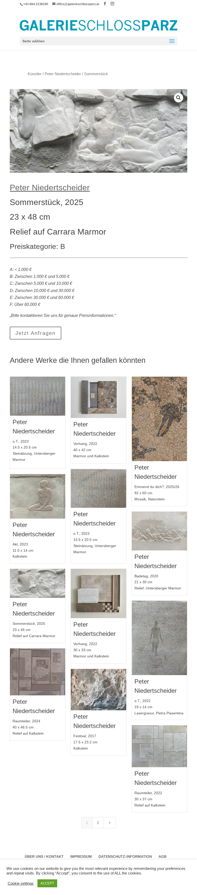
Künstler (35, 74)
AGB (162, 856)
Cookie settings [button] (21, 883)
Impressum (81, 856)
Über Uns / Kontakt (44, 856)
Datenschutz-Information (125, 856)
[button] (178, 97)
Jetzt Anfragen (35, 333)
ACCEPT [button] (47, 883)
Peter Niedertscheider (63, 74)
